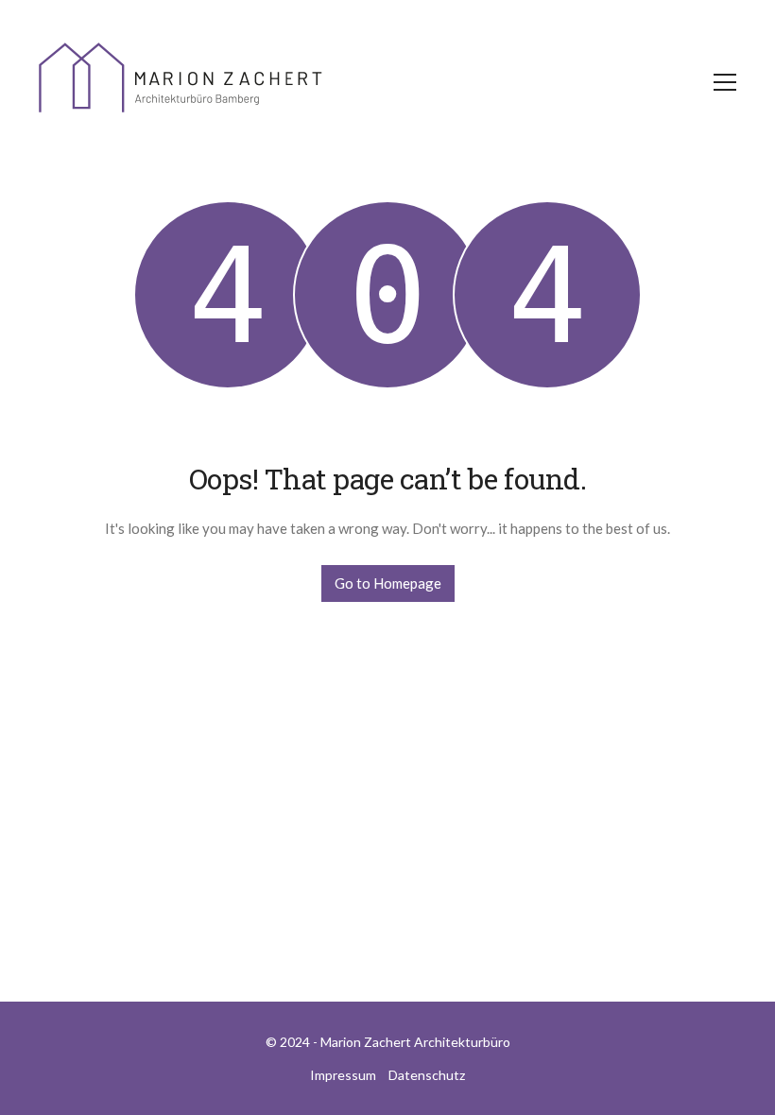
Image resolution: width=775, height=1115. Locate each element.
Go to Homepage (388, 583)
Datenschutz (426, 1075)
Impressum (343, 1075)
